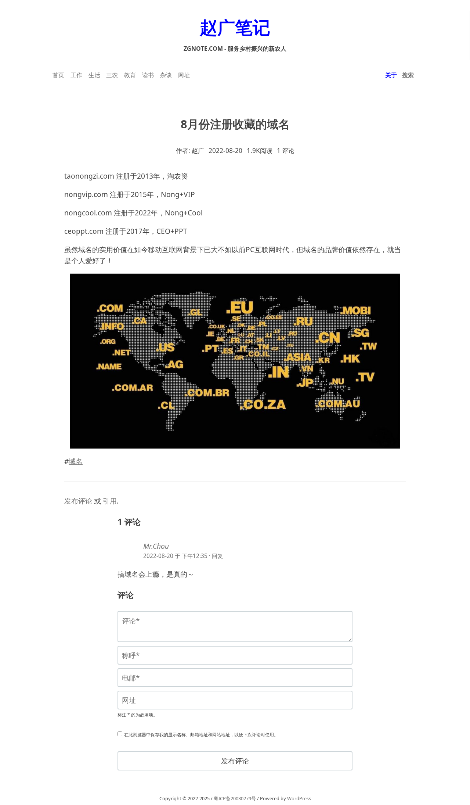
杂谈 (166, 75)
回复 (217, 556)
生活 (94, 75)
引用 (110, 501)
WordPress (299, 798)
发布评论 (78, 501)
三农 (112, 75)
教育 (130, 75)
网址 (184, 75)
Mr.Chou (156, 546)
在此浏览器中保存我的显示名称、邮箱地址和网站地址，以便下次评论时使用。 (201, 734)
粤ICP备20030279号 (235, 798)
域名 (76, 461)
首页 (58, 75)
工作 (76, 75)
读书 (148, 75)
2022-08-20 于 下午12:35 (175, 556)
